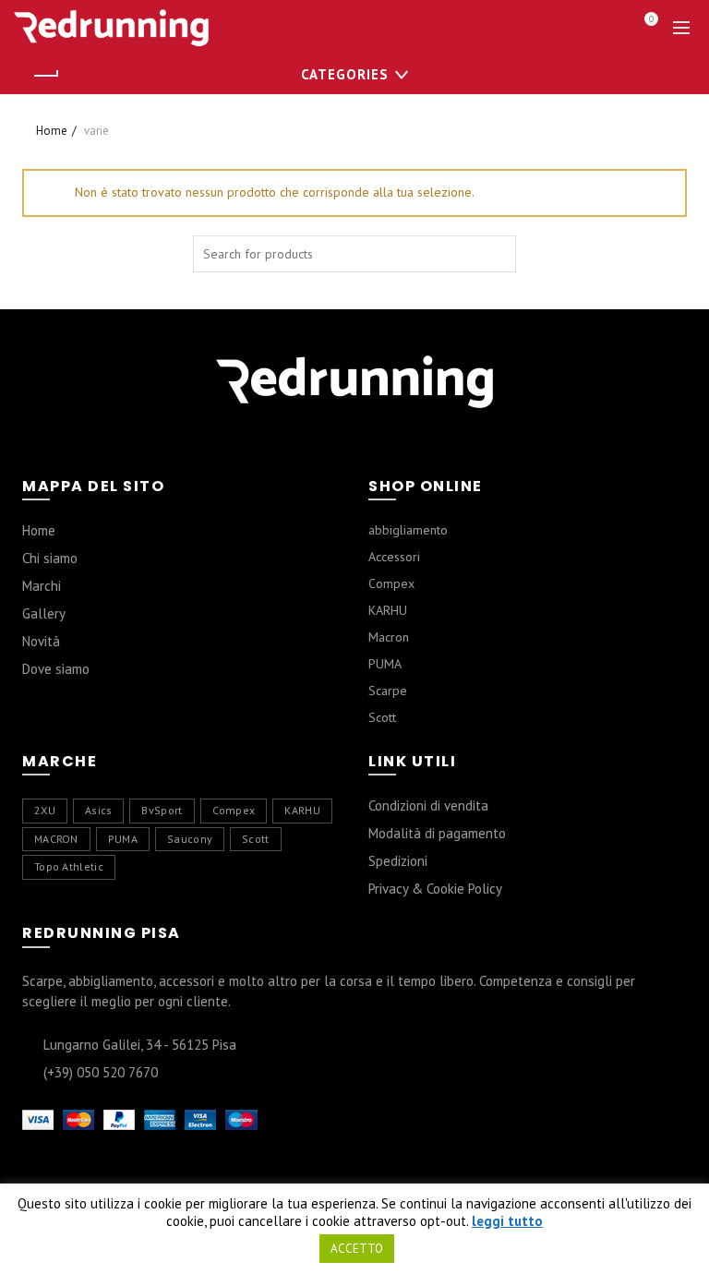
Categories (345, 74)
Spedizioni (397, 861)
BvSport (161, 810)
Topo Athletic (68, 866)
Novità (41, 641)
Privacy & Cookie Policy (435, 888)
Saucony (189, 839)
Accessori (394, 556)
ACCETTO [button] (356, 1248)
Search (497, 253)
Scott (382, 717)
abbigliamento (408, 530)
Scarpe (387, 690)
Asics (99, 810)
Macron (388, 637)
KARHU (387, 610)
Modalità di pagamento (437, 833)
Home (51, 130)
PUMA (385, 663)
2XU (44, 810)
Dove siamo (56, 669)
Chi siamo (50, 558)
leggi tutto (507, 1221)
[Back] (45, 75)
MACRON (56, 839)
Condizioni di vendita (428, 805)
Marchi (41, 586)
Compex (391, 583)
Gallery (44, 613)
